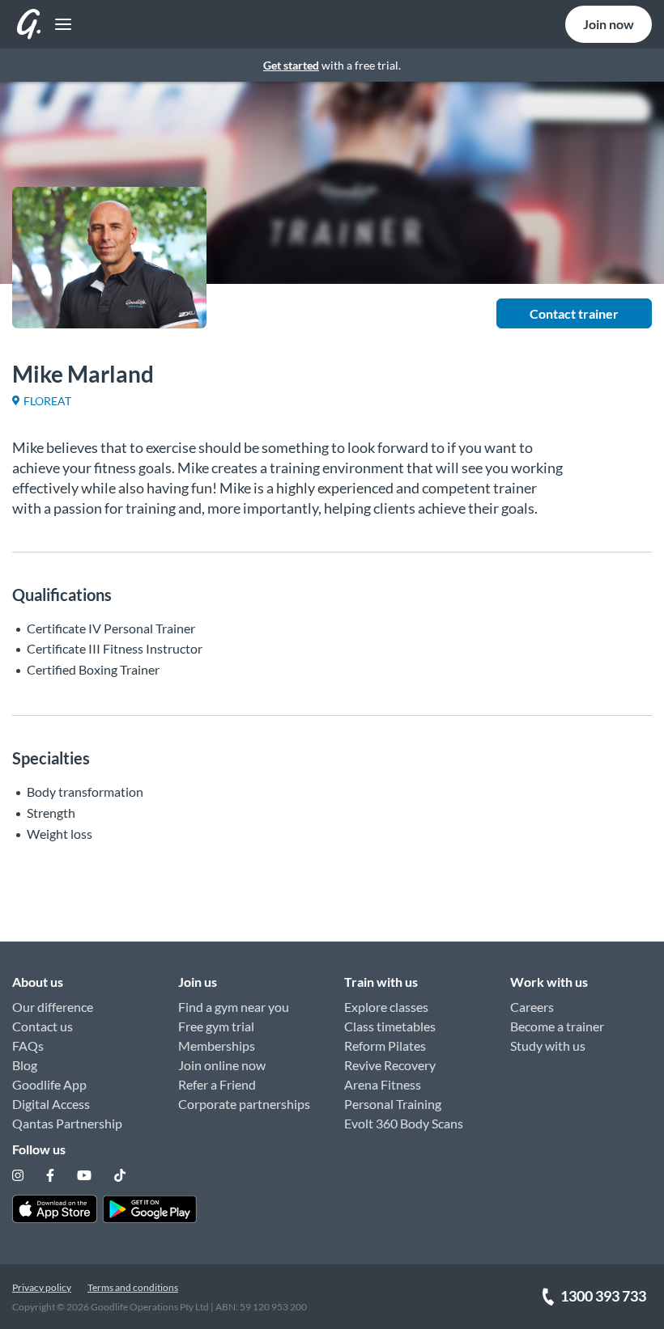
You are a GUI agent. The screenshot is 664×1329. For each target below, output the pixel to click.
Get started (291, 65)
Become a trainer (557, 1026)
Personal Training (392, 1103)
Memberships (216, 1045)
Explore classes (386, 1006)
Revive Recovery (390, 1065)
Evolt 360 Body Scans (403, 1123)
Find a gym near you (233, 1006)
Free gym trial (216, 1026)
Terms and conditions (132, 1287)
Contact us (42, 1026)
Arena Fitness (382, 1084)
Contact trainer (574, 313)
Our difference (52, 1006)
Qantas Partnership (67, 1123)
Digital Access (51, 1103)
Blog (24, 1065)
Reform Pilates (385, 1045)
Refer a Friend (217, 1084)
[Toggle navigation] (59, 25)
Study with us (547, 1045)
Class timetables (390, 1026)
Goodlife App (49, 1084)
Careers (532, 1006)
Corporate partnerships (244, 1103)
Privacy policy (41, 1287)
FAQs (28, 1045)
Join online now (222, 1065)
